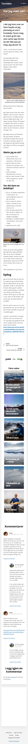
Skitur (7, 15)
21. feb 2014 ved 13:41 (16, 614)
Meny (24, 3)
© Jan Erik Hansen (14, 741)
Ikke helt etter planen (12, 344)
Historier (9, 14)
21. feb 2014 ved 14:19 (19, 566)
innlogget (13, 677)
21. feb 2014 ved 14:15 (19, 646)
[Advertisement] (14, 708)
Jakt (14, 14)
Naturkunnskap (21, 14)
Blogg (3, 14)
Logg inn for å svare (9, 558)
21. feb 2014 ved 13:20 (16, 534)
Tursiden (6, 3)
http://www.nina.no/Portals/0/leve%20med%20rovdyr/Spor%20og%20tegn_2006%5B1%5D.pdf (14, 632)
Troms (12, 15)
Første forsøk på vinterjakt (14, 349)
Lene (11, 533)
